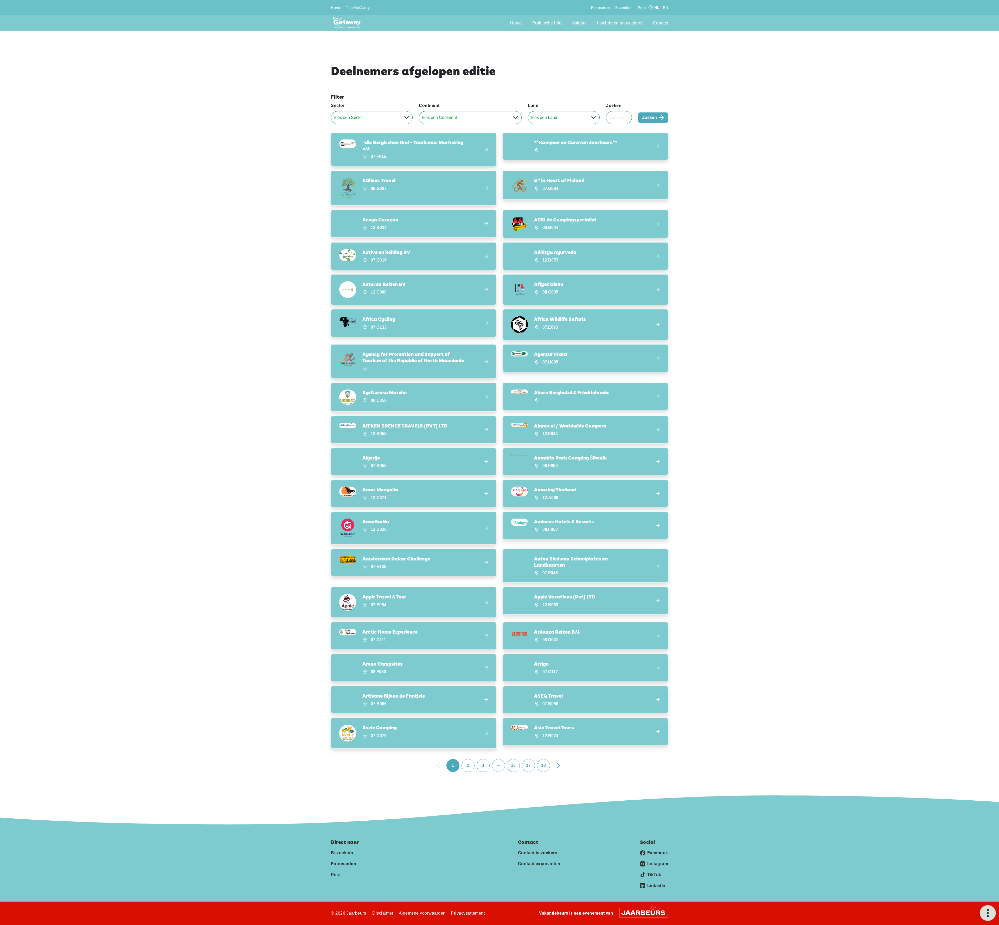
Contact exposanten (539, 864)
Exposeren (600, 7)
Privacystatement (468, 913)
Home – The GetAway (350, 7)
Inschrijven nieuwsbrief (620, 23)
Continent (429, 105)
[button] (413, 149)
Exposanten (343, 864)
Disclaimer (382, 913)
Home (516, 23)
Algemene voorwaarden (422, 913)
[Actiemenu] (988, 913)
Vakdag (579, 23)
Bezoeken (624, 7)
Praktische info (547, 23)
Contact (660, 23)
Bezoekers (342, 853)
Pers (642, 7)
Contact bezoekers (538, 853)
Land (533, 105)
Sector (338, 105)
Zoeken (614, 105)
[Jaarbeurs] (643, 912)
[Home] (348, 23)
